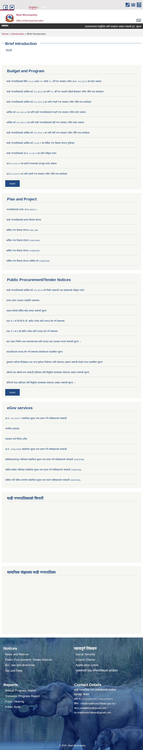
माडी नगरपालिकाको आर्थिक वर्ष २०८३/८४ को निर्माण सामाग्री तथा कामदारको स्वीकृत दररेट (45, 290)
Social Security (85, 654)
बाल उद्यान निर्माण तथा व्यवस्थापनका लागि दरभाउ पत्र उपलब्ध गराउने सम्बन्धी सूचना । (43, 341)
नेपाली (43, 7)
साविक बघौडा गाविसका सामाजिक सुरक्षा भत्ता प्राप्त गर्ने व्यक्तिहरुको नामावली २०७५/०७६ (43, 469)
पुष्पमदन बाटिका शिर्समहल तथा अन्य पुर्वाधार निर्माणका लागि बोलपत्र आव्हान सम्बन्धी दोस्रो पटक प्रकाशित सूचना (54, 362)
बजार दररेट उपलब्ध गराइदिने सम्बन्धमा (22, 300)
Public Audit (12, 707)
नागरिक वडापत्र (12, 428)
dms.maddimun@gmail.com (90, 707)
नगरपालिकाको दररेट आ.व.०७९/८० (21, 209)
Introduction (17, 33)
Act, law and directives (20, 665)
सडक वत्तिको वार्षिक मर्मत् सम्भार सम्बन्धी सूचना (26, 310)
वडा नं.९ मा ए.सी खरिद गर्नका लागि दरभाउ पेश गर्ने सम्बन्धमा (32, 331)
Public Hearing (14, 701)
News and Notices (17, 654)
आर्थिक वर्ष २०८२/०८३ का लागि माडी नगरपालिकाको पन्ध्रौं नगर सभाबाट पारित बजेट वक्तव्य (46, 112)
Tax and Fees (13, 670)
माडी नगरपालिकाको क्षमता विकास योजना (23, 219)
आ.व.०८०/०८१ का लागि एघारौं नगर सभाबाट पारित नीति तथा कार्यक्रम (36, 173)
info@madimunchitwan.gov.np (98, 703)
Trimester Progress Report (22, 696)
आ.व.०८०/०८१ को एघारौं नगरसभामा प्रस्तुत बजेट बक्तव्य (31, 163)
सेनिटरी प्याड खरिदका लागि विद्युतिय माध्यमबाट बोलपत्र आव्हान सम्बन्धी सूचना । (40, 382)
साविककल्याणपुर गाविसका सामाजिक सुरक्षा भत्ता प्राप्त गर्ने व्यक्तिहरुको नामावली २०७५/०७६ (44, 459)
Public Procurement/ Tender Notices (28, 659)
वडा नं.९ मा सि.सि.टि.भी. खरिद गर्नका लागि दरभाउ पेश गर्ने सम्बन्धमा (35, 321)
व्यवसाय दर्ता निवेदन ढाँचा (16, 438)
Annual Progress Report (20, 690)
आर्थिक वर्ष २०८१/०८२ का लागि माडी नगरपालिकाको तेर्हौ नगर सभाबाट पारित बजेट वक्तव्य (45, 122)
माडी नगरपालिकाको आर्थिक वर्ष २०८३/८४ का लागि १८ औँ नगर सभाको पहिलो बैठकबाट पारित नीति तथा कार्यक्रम (54, 91)
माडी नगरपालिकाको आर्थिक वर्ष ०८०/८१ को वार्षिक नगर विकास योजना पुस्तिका (40, 143)
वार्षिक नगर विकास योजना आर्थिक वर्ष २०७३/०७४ (28, 260)
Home (5, 33)
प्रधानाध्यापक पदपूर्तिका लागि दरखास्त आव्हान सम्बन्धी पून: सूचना (106, 26)
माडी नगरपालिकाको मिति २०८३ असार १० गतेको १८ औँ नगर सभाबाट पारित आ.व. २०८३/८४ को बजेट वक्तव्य (53, 81)
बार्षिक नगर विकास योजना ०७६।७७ (22, 230)
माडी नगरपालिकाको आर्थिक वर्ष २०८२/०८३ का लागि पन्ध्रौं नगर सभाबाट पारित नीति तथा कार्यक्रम (48, 101)
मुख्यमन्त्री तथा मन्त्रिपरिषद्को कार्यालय (97, 670)
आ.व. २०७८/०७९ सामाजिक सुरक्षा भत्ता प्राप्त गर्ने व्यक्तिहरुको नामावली (36, 449)
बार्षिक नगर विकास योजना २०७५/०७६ (23, 240)
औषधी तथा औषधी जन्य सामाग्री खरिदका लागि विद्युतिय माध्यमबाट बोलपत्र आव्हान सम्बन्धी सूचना (47, 372)
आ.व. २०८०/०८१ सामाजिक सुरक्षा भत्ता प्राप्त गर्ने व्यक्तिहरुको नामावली (36, 418)
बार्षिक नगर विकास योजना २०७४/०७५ (23, 250)
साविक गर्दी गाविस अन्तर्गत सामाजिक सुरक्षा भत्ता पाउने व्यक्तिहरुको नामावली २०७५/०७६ (43, 480)
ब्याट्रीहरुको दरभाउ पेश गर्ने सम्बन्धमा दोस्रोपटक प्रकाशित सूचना (34, 351)
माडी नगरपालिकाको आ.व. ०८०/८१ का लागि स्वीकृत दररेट (31, 153)
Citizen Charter (85, 659)
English (33, 7)
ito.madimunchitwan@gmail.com (92, 712)
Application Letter (87, 665)
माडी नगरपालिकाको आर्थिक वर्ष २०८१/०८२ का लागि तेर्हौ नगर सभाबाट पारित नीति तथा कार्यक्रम (47, 132)
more (12, 183)
